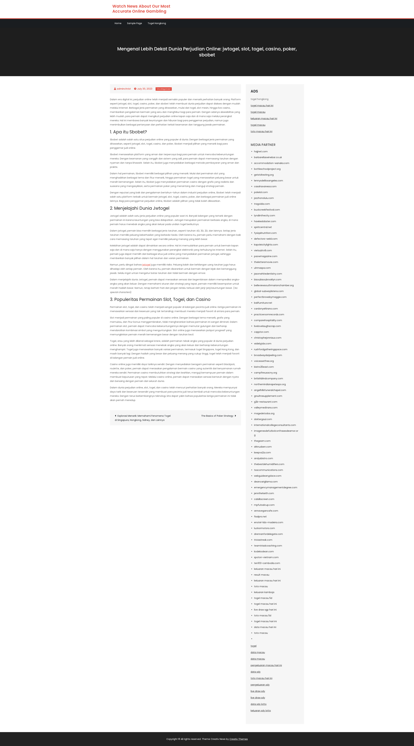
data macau (258, 652)
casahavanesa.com (265, 186)
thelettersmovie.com (266, 262)
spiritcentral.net (263, 227)
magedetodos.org (264, 413)
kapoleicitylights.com (266, 244)
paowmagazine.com (265, 256)
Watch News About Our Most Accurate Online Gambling (141, 9)
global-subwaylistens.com (269, 291)
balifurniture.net (263, 302)
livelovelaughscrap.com (267, 326)
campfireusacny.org (265, 372)
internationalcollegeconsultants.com (275, 425)
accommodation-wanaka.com (271, 163)
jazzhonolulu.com (264, 198)
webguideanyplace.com (267, 475)
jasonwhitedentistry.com (268, 273)
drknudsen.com (263, 446)
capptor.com (261, 332)
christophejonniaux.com (267, 337)
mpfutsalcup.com (264, 505)
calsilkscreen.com (264, 499)
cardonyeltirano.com (266, 308)
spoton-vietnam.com (266, 557)
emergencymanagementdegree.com (275, 487)
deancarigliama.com (266, 481)
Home (118, 23)
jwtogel (146, 264)
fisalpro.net (260, 516)
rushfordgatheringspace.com (270, 349)
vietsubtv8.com (263, 250)
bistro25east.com (264, 366)
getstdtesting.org (264, 174)
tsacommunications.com (268, 470)
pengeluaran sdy (260, 684)
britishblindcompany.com (268, 378)
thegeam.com (262, 441)
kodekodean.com (264, 551)
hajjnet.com (261, 151)
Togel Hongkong (157, 23)
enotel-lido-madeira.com (268, 522)
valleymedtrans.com (266, 407)
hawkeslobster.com (265, 221)
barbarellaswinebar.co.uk (268, 157)
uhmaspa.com (262, 268)
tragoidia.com (262, 203)
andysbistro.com (263, 458)
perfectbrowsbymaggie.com (270, 297)
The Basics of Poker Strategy (217, 415)
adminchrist (124, 88)
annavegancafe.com (266, 510)
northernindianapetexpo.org (270, 384)
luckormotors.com (264, 528)
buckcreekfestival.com (267, 209)
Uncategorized (163, 89)
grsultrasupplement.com (268, 396)
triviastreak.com (263, 539)
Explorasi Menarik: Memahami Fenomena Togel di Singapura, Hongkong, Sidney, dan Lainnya (143, 418)
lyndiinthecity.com (264, 215)
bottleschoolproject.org (267, 169)
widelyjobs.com (262, 343)
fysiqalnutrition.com (265, 233)
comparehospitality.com (268, 320)
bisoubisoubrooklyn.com (267, 279)
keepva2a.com (262, 452)
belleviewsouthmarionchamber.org (274, 285)
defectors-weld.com (266, 238)
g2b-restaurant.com (265, 401)
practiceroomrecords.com (269, 314)
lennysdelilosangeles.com (268, 180)
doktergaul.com (263, 419)
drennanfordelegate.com (268, 534)
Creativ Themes (238, 739)
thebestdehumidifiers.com (269, 464)
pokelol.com (261, 192)
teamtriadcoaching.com (268, 545)
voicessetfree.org (264, 361)
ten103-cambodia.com (267, 563)
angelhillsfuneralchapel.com (270, 390)
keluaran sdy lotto (261, 710)
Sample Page (134, 23)
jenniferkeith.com (264, 493)
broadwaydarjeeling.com (268, 355)
